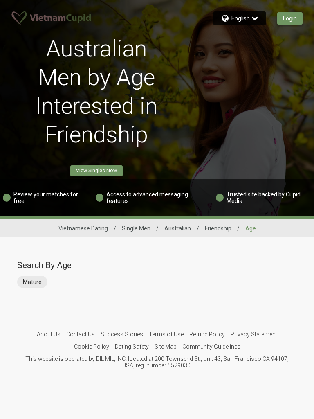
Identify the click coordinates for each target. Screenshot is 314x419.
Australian (177, 228)
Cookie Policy (91, 346)
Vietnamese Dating (83, 228)
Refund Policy (207, 334)
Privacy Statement (254, 334)
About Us (49, 334)
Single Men (136, 228)
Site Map (166, 346)
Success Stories (122, 334)
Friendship (218, 228)
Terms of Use (166, 334)
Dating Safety (132, 346)
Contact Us (80, 334)
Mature (32, 282)
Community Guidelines (211, 346)
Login (290, 18)
